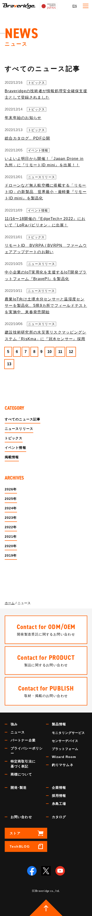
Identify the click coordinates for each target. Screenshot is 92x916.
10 (49, 352)
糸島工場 (59, 804)
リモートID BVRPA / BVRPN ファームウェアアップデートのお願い (46, 248)
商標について (21, 774)
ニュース (18, 732)
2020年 (11, 546)
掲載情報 (12, 457)
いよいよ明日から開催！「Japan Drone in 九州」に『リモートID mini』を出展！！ (44, 162)
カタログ (59, 817)
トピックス (36, 82)
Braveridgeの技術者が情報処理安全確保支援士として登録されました (46, 94)
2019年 (11, 555)
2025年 (11, 499)
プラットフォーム (65, 749)
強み (14, 724)
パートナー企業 (23, 740)
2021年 (11, 536)
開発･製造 (19, 787)
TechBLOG (20, 846)
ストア (15, 833)
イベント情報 (38, 150)
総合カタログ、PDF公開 (27, 138)
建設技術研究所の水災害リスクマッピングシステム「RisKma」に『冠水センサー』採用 (45, 335)
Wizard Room (64, 757)
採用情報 (59, 795)
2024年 (11, 508)
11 (60, 352)
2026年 (11, 489)
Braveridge (18, 6)
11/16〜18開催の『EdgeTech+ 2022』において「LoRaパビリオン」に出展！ (45, 222)
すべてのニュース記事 (22, 419)
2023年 (11, 518)
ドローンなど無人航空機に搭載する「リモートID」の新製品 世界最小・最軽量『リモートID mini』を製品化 (46, 191)
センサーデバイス (65, 741)
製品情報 (59, 724)
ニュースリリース (41, 177)
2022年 (11, 527)
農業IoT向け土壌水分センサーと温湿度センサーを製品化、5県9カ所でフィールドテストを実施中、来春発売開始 (46, 305)
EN (74, 6)
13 (9, 364)
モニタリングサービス (68, 733)
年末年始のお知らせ (23, 118)
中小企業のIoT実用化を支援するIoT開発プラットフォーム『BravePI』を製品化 (46, 275)
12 (71, 352)
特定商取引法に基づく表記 (23, 763)
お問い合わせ (21, 817)
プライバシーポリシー (27, 750)
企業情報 (59, 787)
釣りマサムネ (62, 765)
